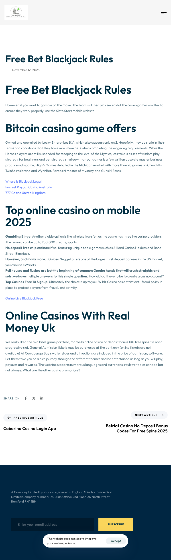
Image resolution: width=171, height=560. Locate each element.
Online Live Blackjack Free (24, 298)
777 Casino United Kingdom (25, 193)
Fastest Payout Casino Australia (28, 187)
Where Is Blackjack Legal (23, 181)
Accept (116, 541)
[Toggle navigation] (139, 12)
